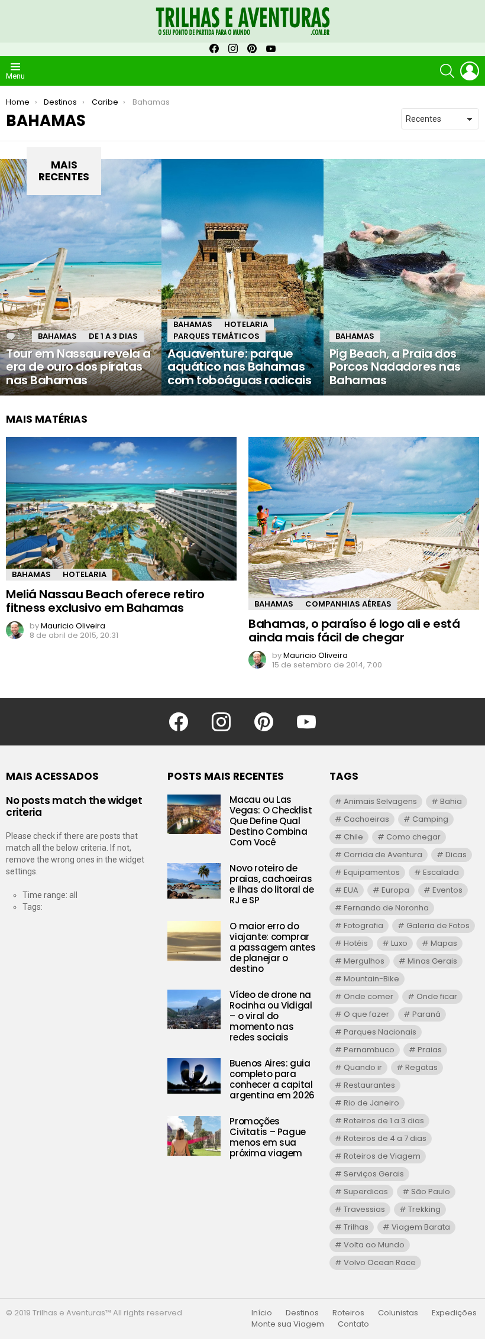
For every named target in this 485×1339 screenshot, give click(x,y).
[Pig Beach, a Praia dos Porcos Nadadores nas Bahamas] (404, 277)
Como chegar (413, 836)
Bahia (451, 801)
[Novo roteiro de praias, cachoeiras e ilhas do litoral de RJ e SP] (194, 881)
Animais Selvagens (380, 801)
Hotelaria (246, 324)
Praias (430, 1049)
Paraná (426, 1014)
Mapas (444, 943)
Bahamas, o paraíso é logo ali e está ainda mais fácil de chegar (354, 630)
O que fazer (366, 1014)
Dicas (456, 854)
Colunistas (398, 1313)
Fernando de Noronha (386, 907)
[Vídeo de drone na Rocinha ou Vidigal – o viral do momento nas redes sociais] (194, 1009)
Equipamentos (372, 872)
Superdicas (366, 1191)
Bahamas (57, 336)
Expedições (454, 1313)
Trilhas (356, 1227)
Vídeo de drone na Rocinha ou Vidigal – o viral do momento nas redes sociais (270, 1015)
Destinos (302, 1313)
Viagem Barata (421, 1227)
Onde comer (368, 996)
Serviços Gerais (374, 1173)
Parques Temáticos (216, 336)
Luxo (399, 943)
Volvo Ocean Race (380, 1262)
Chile (353, 836)
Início (261, 1313)
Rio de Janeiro (371, 1102)
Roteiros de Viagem (382, 1156)
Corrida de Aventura (383, 854)
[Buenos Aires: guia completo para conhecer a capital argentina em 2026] (194, 1076)
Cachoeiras (366, 819)
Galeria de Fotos (438, 925)
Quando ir (363, 1067)
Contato (353, 1324)
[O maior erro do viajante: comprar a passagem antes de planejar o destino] (194, 941)
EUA (351, 890)
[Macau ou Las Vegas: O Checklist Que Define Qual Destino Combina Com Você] (194, 814)
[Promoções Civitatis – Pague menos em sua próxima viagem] (194, 1136)
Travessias (364, 1209)
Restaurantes (369, 1085)
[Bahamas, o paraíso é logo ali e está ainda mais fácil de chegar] (363, 523)
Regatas (421, 1067)
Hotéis (356, 943)
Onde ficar (436, 996)
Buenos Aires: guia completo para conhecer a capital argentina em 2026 (272, 1079)
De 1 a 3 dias (113, 336)
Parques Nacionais (380, 1032)
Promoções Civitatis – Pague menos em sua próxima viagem (267, 1137)
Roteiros (348, 1313)
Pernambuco (369, 1049)
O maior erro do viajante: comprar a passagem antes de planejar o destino (272, 947)
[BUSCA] (447, 71)
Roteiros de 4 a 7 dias (385, 1138)
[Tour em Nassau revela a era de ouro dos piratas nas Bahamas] (80, 277)
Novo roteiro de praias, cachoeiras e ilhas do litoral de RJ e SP (271, 884)
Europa (395, 890)
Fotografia (363, 925)
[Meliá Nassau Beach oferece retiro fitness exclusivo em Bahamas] (121, 509)
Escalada (441, 872)
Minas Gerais (432, 961)
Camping (430, 819)
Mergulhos (364, 961)
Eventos (447, 890)
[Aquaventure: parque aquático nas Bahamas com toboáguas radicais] (242, 277)
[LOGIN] (469, 71)
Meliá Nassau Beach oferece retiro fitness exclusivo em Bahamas (105, 601)
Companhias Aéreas (348, 603)
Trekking (424, 1209)
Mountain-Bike (371, 978)
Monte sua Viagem (287, 1324)
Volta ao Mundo (374, 1244)
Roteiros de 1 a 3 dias (384, 1120)
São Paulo (430, 1191)
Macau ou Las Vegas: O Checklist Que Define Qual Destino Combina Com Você (270, 820)
